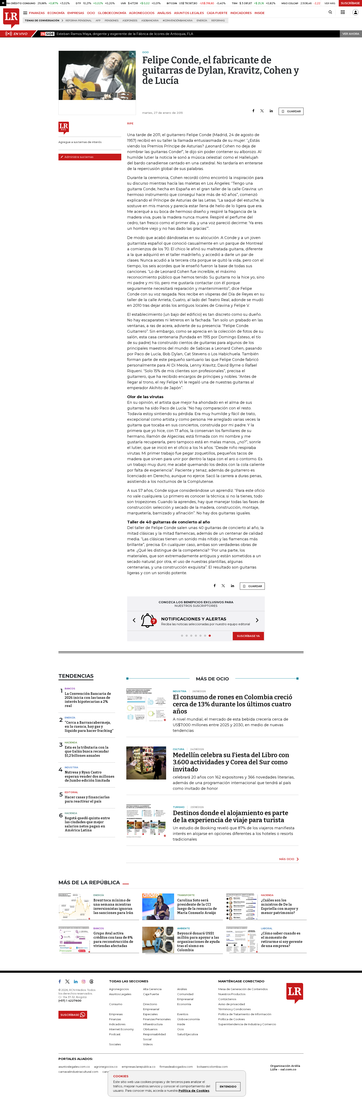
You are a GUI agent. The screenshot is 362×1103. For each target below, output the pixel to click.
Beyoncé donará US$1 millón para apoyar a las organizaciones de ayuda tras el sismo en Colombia (198, 941)
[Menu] (26, 13)
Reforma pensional (79, 20)
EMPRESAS (75, 13)
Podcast (114, 1034)
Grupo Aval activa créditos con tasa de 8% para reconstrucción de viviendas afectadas (113, 939)
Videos (148, 1044)
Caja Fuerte (151, 994)
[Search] (330, 12)
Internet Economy (121, 1029)
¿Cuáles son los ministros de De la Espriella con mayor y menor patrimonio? (279, 906)
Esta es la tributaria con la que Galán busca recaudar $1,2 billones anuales (87, 751)
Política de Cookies (193, 1091)
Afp (98, 20)
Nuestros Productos (231, 994)
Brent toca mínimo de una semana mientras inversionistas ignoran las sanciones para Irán (113, 906)
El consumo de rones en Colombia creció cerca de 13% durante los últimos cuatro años (232, 704)
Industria (71, 767)
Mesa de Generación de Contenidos (243, 989)
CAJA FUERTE (217, 13)
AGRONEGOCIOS (141, 13)
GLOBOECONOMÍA (112, 13)
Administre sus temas (78, 156)
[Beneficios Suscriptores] (343, 12)
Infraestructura (153, 1024)
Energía (202, 20)
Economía (184, 1004)
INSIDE (260, 13)
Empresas (116, 1014)
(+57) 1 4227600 (69, 1000)
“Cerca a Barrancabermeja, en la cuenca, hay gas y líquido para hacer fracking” (89, 726)
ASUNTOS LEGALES (189, 13)
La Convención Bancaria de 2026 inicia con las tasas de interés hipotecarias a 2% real (88, 700)
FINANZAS (37, 13)
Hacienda (71, 742)
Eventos (182, 1014)
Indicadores (117, 1024)
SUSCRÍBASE (350, 3)
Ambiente (183, 928)
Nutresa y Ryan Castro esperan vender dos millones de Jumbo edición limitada (89, 776)
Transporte (186, 895)
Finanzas (115, 1019)
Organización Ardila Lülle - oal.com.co (285, 1067)
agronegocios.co (106, 1066)
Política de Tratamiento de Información (244, 1014)
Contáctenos (227, 999)
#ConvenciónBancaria (178, 20)
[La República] (11, 18)
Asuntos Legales (120, 994)
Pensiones (111, 20)
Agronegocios (119, 989)
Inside (181, 1024)
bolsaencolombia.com (212, 1066)
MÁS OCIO (286, 859)
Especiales (150, 1014)
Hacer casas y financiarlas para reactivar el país (87, 799)
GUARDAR (293, 111)
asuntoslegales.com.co (74, 1066)
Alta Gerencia (152, 989)
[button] (132, 621)
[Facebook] (253, 111)
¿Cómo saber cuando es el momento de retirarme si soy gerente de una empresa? (282, 939)
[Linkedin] (271, 111)
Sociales (115, 1044)
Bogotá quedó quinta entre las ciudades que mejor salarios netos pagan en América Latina (87, 824)
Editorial (71, 792)
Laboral (266, 928)
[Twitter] (262, 111)
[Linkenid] (77, 982)
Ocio (180, 1029)
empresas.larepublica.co (138, 1066)
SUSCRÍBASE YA (248, 636)
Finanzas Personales (157, 1019)
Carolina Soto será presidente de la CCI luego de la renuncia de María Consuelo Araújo (197, 906)
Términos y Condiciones (234, 1009)
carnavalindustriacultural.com (78, 1071)
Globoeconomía (188, 1019)
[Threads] (93, 982)
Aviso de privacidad (231, 1004)
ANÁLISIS (164, 13)
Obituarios (150, 1029)
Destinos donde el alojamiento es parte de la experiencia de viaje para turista (230, 816)
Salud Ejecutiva (187, 1034)
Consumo (115, 1004)
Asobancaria (150, 20)
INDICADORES (241, 13)
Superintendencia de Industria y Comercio (247, 1024)
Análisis (182, 989)
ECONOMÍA (56, 13)
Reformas (218, 20)
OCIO (91, 13)
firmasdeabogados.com (176, 1066)
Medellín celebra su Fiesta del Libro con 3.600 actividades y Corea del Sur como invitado (231, 762)
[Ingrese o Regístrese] (355, 12)
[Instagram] (85, 982)
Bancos (70, 688)
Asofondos (130, 20)
